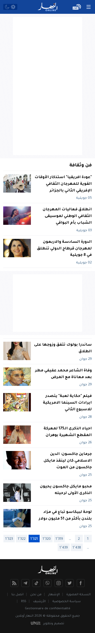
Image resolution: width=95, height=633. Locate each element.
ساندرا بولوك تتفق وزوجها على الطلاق (63, 348)
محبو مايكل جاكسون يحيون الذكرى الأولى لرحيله (66, 490)
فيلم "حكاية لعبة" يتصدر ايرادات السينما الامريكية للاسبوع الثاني (67, 403)
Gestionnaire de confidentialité (47, 608)
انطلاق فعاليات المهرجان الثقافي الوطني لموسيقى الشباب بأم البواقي (67, 216)
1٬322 (22, 539)
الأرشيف (39, 601)
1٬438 (77, 548)
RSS (23, 601)
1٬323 (9, 539)
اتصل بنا (17, 594)
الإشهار (54, 594)
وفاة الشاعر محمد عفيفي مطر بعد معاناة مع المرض (63, 374)
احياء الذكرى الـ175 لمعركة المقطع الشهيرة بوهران (68, 432)
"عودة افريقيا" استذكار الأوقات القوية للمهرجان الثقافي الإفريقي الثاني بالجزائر (63, 184)
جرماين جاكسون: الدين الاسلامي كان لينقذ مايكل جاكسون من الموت (68, 461)
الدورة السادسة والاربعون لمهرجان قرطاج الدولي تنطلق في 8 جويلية (64, 248)
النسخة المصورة (78, 594)
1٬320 (47, 539)
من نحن (36, 594)
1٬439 (63, 548)
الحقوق (65, 616)
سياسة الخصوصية (66, 601)
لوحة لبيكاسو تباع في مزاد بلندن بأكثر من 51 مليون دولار (65, 515)
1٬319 (59, 539)
